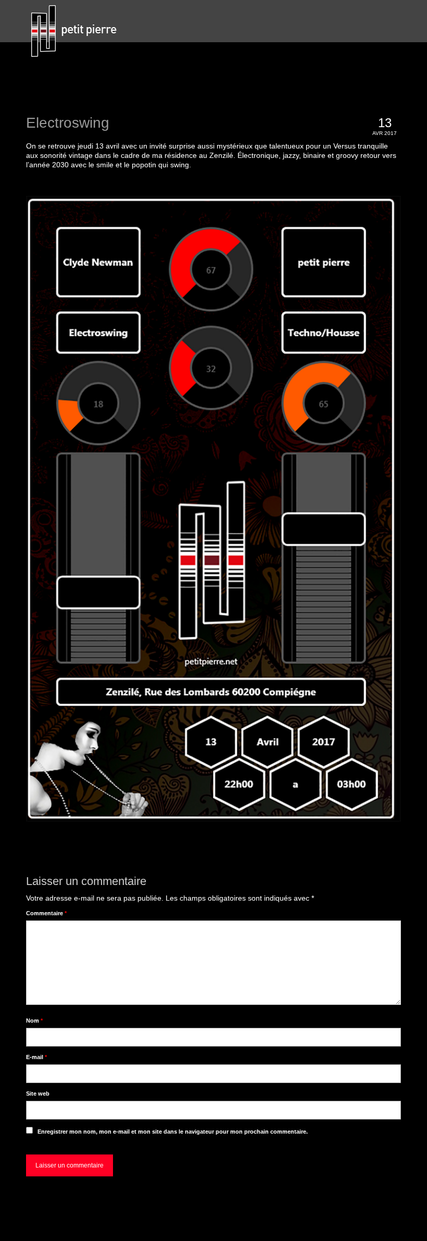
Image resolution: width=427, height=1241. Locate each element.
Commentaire (46, 913)
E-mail (36, 1057)
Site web (37, 1093)
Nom (34, 1020)
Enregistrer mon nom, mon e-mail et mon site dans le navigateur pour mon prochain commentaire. (172, 1131)
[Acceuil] (79, 31)
